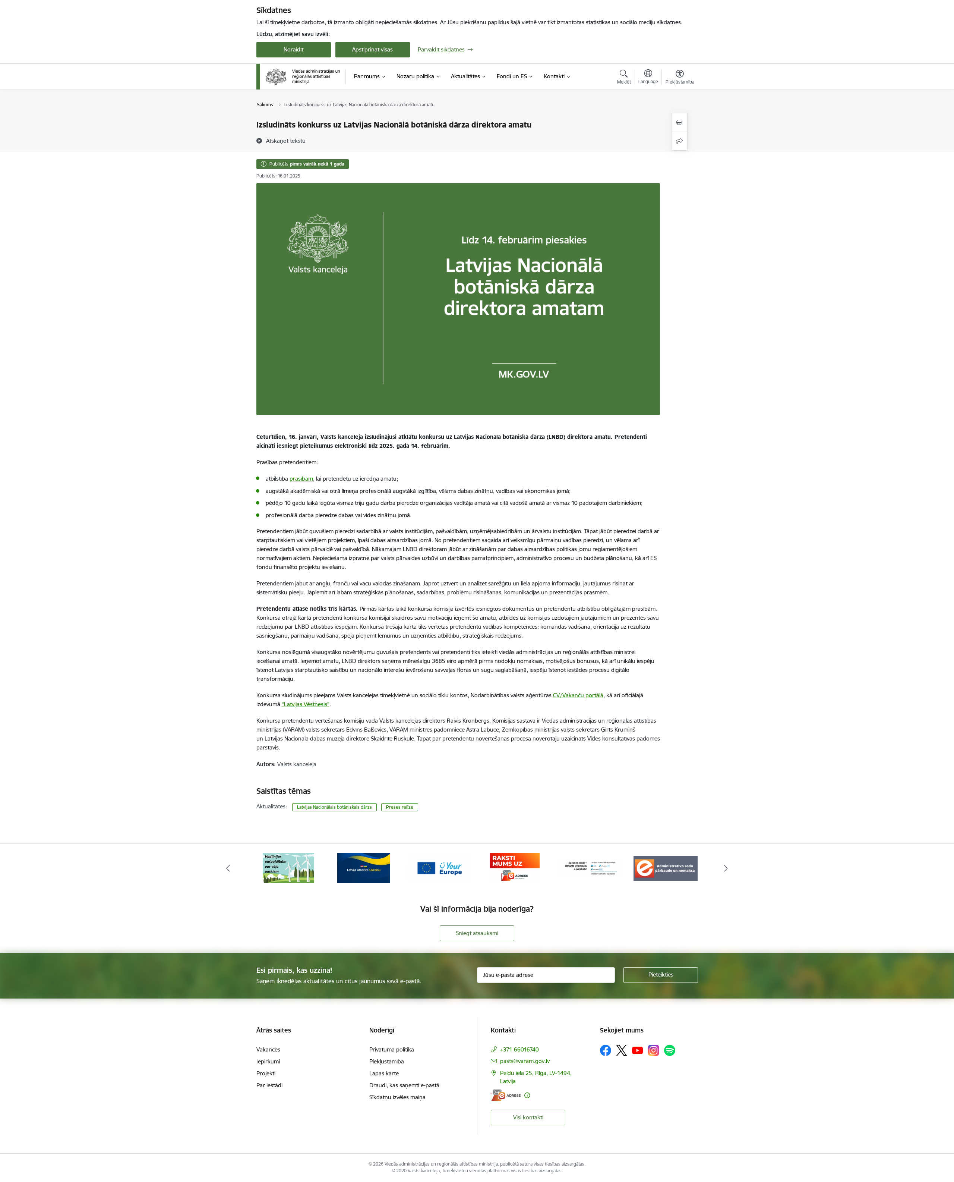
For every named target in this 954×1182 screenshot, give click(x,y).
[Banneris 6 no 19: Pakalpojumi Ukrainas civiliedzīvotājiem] (363, 867)
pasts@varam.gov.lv (525, 1061)
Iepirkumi (268, 1061)
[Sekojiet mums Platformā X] (621, 1050)
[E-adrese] (506, 1095)
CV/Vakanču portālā (578, 695)
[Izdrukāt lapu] (679, 122)
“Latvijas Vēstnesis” (305, 704)
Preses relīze (399, 807)
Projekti (265, 1073)
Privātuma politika (391, 1049)
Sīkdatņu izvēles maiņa (397, 1097)
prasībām (301, 478)
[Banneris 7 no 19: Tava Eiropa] (439, 867)
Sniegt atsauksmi (477, 933)
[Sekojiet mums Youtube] (637, 1050)
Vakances (268, 1049)
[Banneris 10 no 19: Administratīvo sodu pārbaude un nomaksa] (666, 867)
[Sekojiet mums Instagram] (653, 1050)
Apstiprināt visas (372, 49)
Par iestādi (269, 1085)
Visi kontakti (528, 1117)
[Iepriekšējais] (228, 868)
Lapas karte (384, 1073)
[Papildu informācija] (527, 1095)
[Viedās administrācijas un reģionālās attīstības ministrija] (303, 76)
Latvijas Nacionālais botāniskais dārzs (334, 807)
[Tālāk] (726, 868)
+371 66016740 (519, 1049)
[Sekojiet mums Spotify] (669, 1050)
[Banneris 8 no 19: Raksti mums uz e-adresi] (515, 867)
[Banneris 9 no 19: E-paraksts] (590, 867)
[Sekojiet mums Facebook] (605, 1050)
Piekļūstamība (386, 1061)
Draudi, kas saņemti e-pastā (404, 1085)
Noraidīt (293, 49)
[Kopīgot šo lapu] (679, 141)
